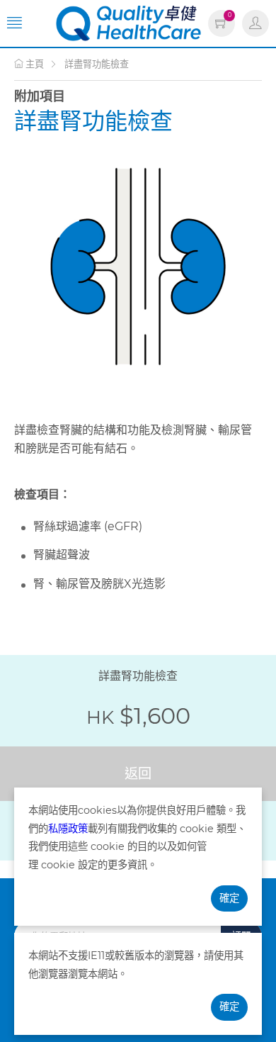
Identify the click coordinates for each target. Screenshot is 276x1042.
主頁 (33, 63)
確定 (229, 898)
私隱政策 (68, 828)
